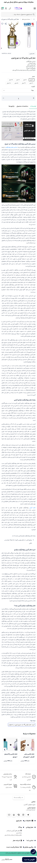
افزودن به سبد (29, 859)
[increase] (33, 98)
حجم (33, 76)
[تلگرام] (28, 815)
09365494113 (30, 810)
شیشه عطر (16, 840)
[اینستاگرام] (23, 815)
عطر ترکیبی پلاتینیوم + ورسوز (10, 755)
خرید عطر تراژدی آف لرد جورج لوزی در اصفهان (22, 725)
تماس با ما (30, 840)
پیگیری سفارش (28, 847)
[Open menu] (34, 8)
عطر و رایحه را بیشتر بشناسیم (13, 835)
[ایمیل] (9, 815)
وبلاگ (20, 827)
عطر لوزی (32, 54)
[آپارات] (14, 815)
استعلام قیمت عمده (12, 847)
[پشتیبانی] (18, 815)
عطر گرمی (32, 508)
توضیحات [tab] (33, 106)
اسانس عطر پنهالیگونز (11, 147)
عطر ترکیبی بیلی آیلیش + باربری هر (28, 755)
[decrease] (3, 98)
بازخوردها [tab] (11, 106)
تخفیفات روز (27, 821)
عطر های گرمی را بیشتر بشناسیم (14, 831)
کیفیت (33, 86)
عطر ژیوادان (29, 827)
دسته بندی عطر (26, 19)
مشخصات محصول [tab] (22, 106)
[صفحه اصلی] (34, 19)
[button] (5, 750)
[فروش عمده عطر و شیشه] (18, 174)
